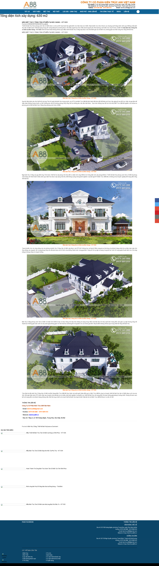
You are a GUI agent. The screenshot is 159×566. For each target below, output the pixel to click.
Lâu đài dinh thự (28, 557)
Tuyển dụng (50, 560)
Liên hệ (126, 11)
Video (119, 11)
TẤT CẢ (27, 11)
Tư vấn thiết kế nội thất (54, 558)
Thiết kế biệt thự (42, 426)
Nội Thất (25, 555)
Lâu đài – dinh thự (70, 11)
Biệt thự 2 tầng (32, 426)
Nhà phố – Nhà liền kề (88, 11)
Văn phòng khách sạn (29, 558)
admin (46, 24)
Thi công (25, 560)
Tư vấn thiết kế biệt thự (54, 557)
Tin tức (49, 553)
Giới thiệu (36, 11)
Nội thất (56, 11)
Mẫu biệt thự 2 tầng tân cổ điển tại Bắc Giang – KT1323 (45, 22)
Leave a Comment (52, 426)
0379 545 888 (32, 412)
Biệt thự (46, 11)
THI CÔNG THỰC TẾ (106, 11)
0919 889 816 (43, 412)
